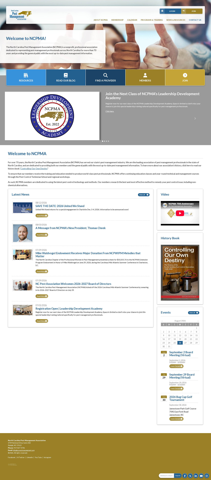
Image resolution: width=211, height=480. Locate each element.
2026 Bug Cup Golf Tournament (180, 398)
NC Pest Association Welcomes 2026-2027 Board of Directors (73, 283)
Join (193, 11)
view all (142, 195)
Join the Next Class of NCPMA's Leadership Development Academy (153, 95)
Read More (41, 216)
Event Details (176, 366)
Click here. (110, 111)
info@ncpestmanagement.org (23, 450)
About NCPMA (101, 20)
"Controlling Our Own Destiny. (33, 168)
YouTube (38, 457)
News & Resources (175, 20)
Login (172, 11)
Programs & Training (152, 20)
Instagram (47, 457)
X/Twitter (21, 457)
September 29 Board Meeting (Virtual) (182, 376)
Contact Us (195, 20)
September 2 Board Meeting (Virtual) (181, 354)
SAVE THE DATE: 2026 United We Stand (60, 206)
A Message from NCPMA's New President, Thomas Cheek (71, 228)
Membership (117, 20)
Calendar (132, 20)
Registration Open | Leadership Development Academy (69, 308)
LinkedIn (30, 457)
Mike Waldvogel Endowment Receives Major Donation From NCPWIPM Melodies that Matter (88, 254)
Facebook (11, 457)
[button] (16, 118)
